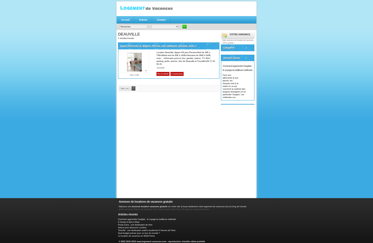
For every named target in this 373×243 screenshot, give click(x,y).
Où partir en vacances (192, 209)
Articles (143, 20)
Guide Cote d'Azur (172, 209)
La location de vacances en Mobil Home (136, 236)
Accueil (125, 20)
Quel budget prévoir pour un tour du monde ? (139, 233)
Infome (206, 209)
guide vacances (126, 209)
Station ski (138, 209)
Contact (161, 20)
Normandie (160, 67)
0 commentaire (177, 74)
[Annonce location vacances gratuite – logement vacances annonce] (146, 14)
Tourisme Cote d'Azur (154, 209)
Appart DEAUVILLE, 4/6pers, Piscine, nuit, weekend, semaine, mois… (158, 46)
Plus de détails (163, 74)
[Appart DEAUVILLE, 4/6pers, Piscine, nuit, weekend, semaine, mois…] (134, 71)
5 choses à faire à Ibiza (128, 222)
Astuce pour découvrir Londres (132, 227)
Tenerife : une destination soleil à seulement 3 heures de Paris (146, 230)
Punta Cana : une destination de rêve (135, 225)
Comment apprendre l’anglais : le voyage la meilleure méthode (147, 219)
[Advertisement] (177, 181)
